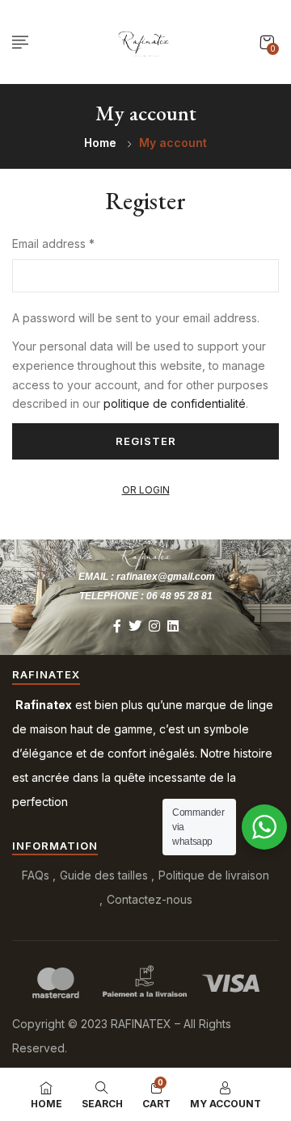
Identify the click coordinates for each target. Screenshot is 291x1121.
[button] (267, 42)
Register (146, 441)
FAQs (35, 875)
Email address (53, 243)
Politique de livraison (213, 875)
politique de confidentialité (174, 403)
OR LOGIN (146, 490)
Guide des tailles (104, 875)
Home (100, 142)
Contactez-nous (149, 899)
